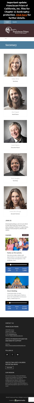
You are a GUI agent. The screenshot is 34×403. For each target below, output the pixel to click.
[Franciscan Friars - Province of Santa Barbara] (17, 33)
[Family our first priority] (17, 244)
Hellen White (15, 79)
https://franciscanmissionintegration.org (15, 345)
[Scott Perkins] (15, 131)
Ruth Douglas (15, 178)
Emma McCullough (15, 211)
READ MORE (9, 367)
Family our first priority (14, 253)
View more (25, 235)
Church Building (12, 291)
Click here (21, 14)
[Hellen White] (15, 65)
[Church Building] (17, 282)
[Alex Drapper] (15, 98)
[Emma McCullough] (15, 197)
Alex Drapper (15, 112)
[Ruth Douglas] (15, 164)
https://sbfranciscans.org (16, 335)
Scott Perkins (15, 145)
